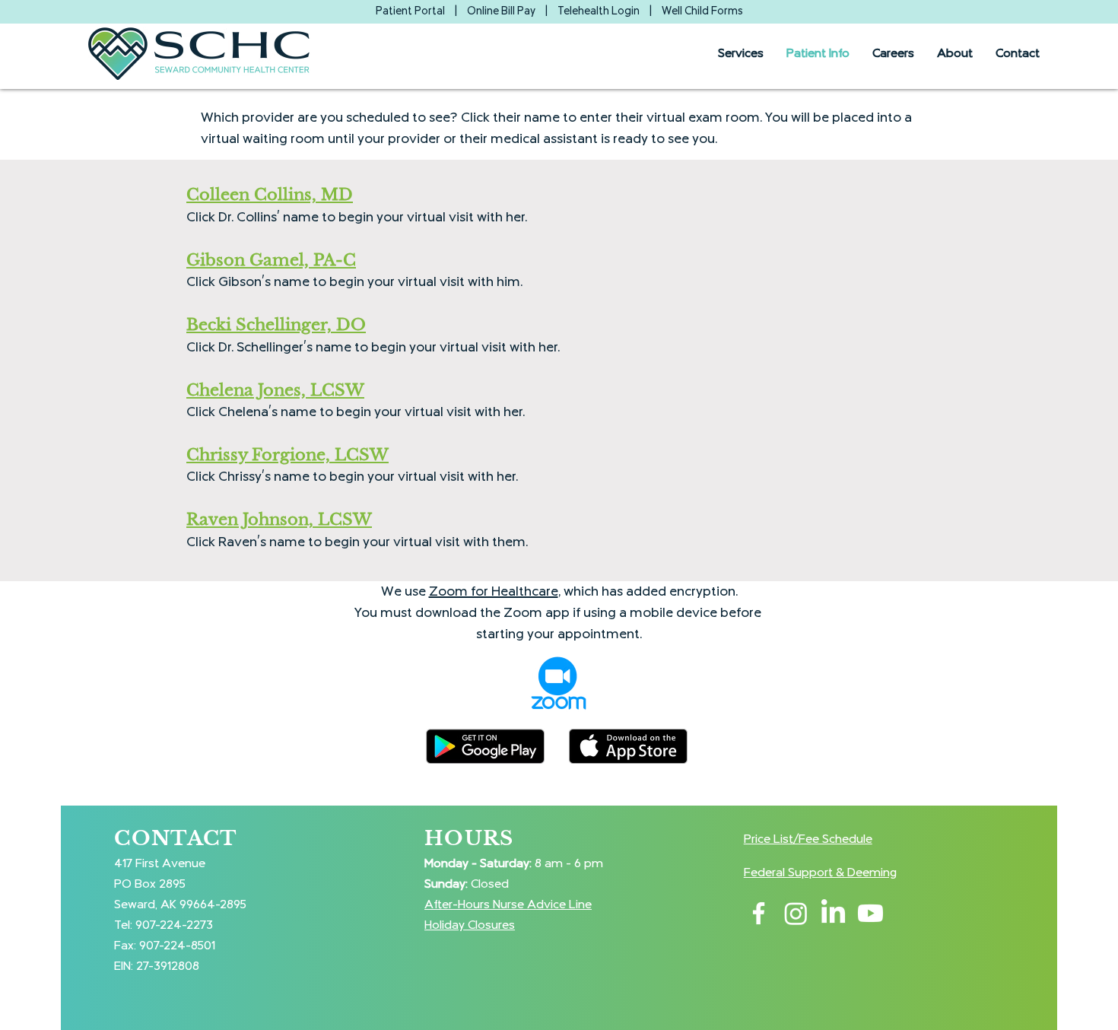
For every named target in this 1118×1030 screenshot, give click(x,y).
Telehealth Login (598, 11)
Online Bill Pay (501, 11)
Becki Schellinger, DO (276, 325)
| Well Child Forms (696, 11)
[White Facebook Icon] (758, 913)
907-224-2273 (174, 925)
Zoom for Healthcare (493, 592)
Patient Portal (410, 11)
